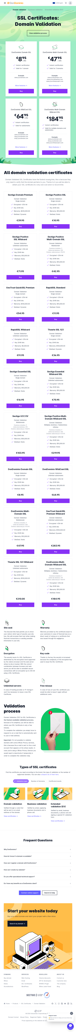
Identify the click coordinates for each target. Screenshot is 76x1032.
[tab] (21, 781)
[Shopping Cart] (66, 3)
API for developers (45, 981)
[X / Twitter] (55, 1004)
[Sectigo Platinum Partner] (34, 995)
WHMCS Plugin (44, 984)
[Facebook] (52, 1004)
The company (61, 984)
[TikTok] (62, 1004)
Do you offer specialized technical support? (37, 877)
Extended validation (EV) (54, 10)
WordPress (25, 986)
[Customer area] (70, 3)
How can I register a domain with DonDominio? (37, 863)
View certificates (10, 816)
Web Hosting (26, 978)
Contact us (60, 978)
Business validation (35, 10)
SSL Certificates (27, 984)
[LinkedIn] (68, 1004)
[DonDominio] (15, 3)
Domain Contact (13, 1017)
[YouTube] (65, 1004)
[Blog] (71, 1004)
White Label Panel (45, 986)
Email (23, 981)
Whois (6, 981)
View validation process (38, 33)
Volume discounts (45, 978)
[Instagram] (59, 1004)
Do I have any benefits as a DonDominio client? (37, 883)
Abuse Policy (24, 1017)
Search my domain (17, 924)
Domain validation (19, 10)
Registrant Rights (35, 1017)
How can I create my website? (37, 870)
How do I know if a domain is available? (37, 856)
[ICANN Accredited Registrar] (47, 995)
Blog (58, 986)
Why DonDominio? (37, 849)
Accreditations (8, 986)
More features (20, 85)
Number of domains (38, 781)
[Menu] (5, 3)
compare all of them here (49, 774)
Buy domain (7, 978)
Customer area (62, 981)
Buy (21, 91)
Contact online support (29, 893)
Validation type (22, 781)
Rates (6, 984)
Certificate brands (55, 781)
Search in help (49, 893)
